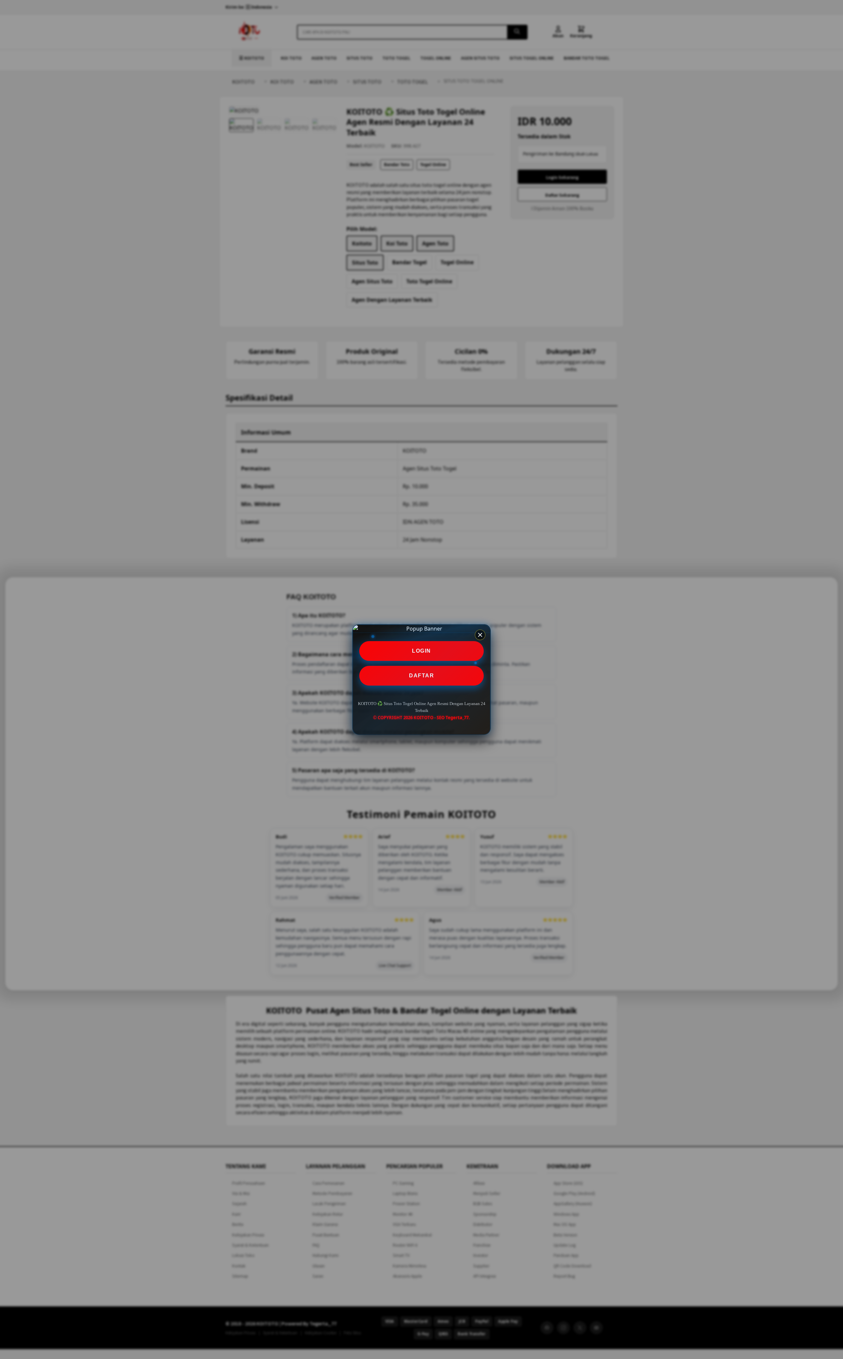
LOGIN (421, 651)
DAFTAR (421, 675)
